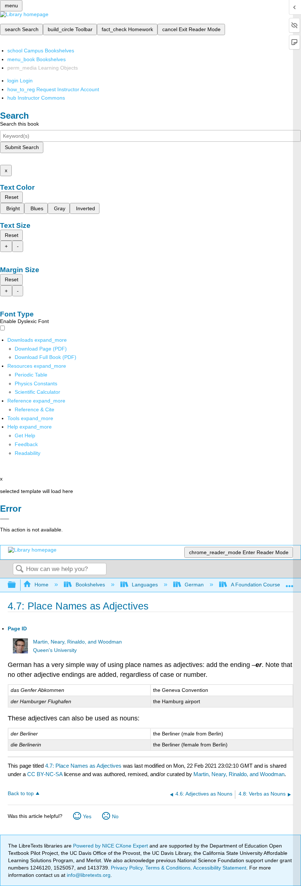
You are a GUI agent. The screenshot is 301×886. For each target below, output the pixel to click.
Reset (11, 197)
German (194, 584)
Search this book (19, 124)
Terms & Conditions (168, 868)
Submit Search (22, 147)
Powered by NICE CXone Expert (111, 846)
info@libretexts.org (87, 875)
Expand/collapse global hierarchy (16, 585)
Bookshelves (90, 584)
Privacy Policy (126, 868)
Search (19, 569)
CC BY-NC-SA (45, 774)
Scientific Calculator (37, 392)
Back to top (21, 793)
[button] (26, 444)
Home (41, 584)
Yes (87, 816)
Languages (144, 584)
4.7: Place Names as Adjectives (83, 766)
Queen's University (55, 650)
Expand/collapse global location (290, 582)
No (115, 816)
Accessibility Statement (219, 868)
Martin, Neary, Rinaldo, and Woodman (77, 642)
